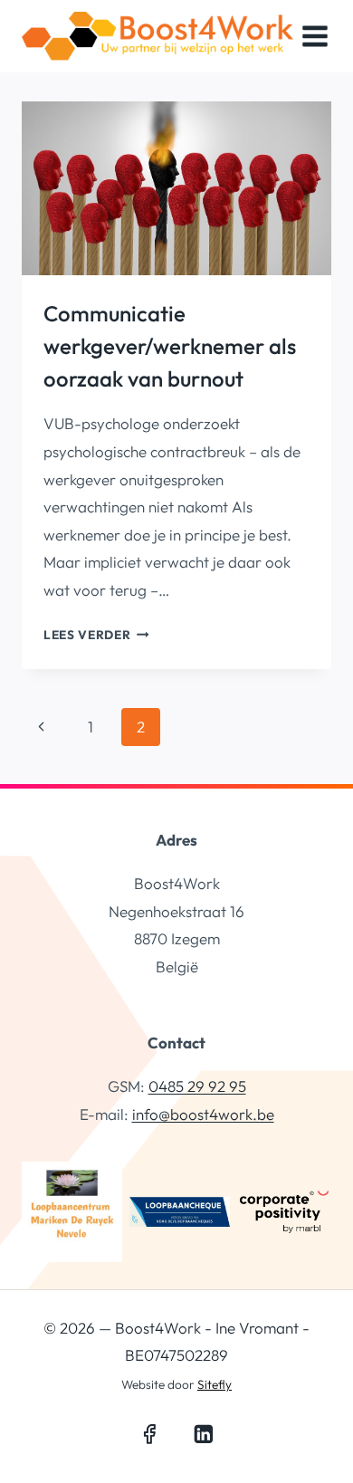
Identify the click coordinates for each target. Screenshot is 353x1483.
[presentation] (176, 188)
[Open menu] (315, 35)
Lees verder (96, 635)
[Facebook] (149, 1434)
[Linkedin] (203, 1434)
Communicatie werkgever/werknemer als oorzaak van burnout (169, 346)
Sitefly (214, 1384)
